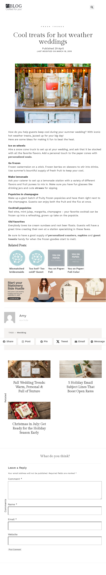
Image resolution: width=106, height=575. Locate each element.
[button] (53, 7)
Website (13, 534)
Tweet (64, 341)
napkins (82, 235)
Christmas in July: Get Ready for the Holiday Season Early (29, 428)
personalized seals (20, 156)
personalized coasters (62, 235)
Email (81, 341)
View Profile (23, 320)
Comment (15, 478)
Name (12, 504)
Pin (46, 341)
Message (99, 341)
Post (27, 341)
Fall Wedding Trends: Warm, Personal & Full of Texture (29, 387)
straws (39, 187)
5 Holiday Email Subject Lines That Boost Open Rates (80, 387)
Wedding (21, 333)
